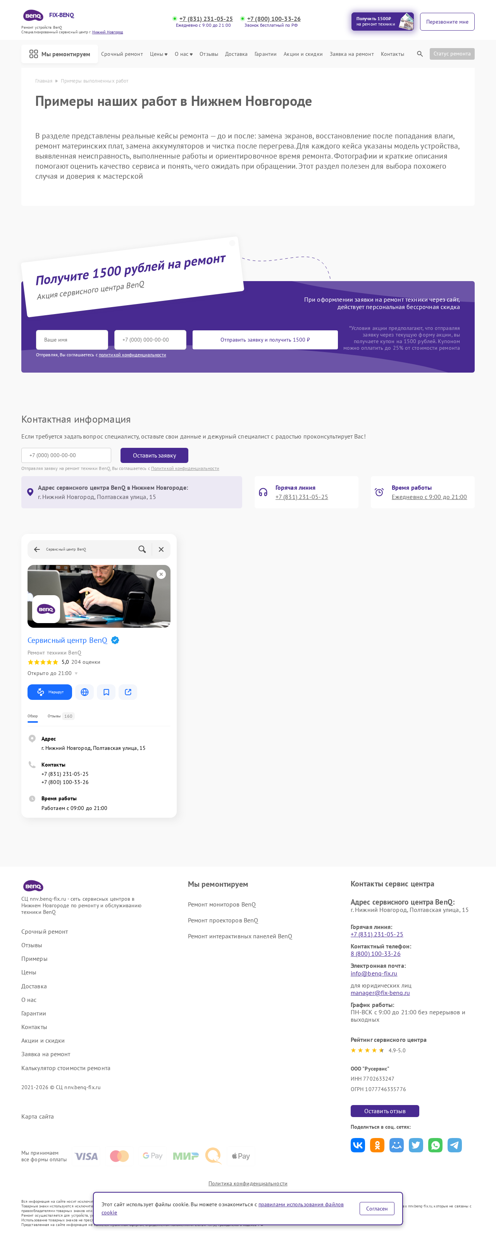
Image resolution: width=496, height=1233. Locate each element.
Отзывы (209, 54)
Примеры (34, 958)
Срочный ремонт (122, 54)
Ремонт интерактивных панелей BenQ (240, 936)
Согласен (377, 1208)
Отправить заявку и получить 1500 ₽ (265, 339)
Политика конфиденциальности (248, 1183)
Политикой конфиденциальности (185, 468)
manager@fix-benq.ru (380, 992)
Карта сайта (37, 1116)
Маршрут (56, 691)
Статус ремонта (452, 53)
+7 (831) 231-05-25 (206, 18)
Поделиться (358, 1145)
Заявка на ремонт (352, 54)
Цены (156, 54)
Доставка (236, 54)
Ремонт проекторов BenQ (223, 920)
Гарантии (266, 54)
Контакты (392, 54)
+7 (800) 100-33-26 (274, 18)
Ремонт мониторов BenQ (222, 904)
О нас (182, 54)
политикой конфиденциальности (132, 354)
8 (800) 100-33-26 (376, 953)
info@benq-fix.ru (374, 973)
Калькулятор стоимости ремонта (65, 1068)
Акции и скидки (303, 54)
